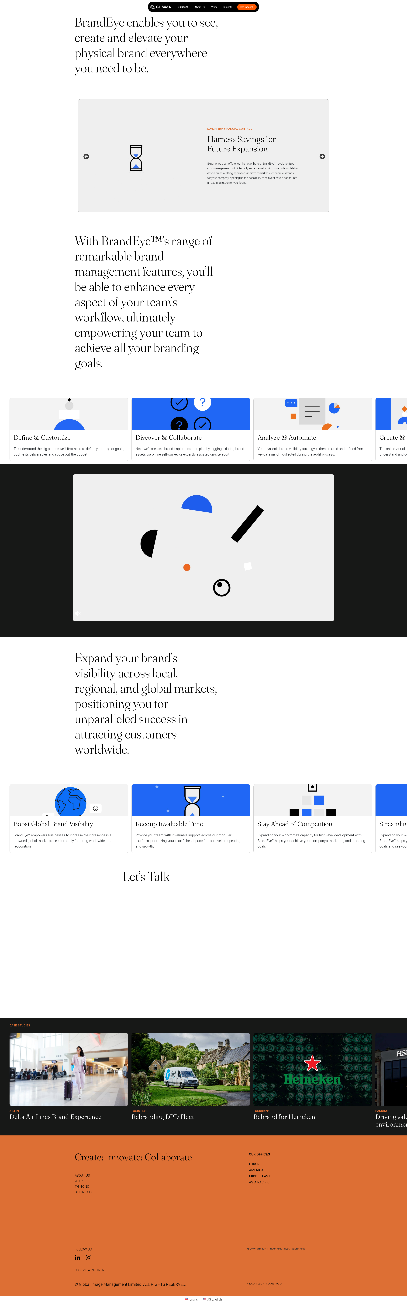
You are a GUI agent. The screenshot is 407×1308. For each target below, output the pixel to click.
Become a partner (89, 1270)
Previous (85, 156)
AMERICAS (257, 1170)
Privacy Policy (255, 1283)
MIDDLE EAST (259, 1176)
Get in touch (246, 7)
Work (214, 7)
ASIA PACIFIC (259, 1182)
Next (321, 156)
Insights (227, 7)
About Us (200, 7)
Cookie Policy (274, 1283)
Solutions (183, 7)
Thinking (82, 1187)
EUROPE (255, 1164)
